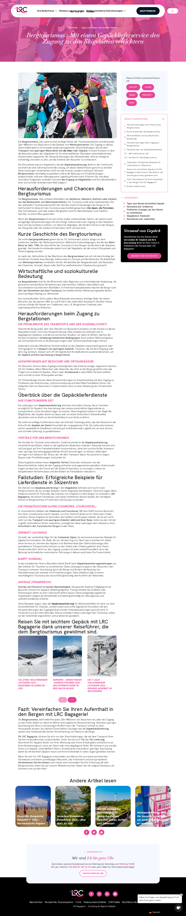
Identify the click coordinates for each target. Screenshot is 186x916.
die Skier (68, 150)
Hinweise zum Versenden (71, 11)
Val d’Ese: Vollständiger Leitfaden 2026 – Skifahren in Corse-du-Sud (32, 684)
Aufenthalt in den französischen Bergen (39, 526)
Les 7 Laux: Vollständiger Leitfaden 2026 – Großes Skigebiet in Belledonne (99, 685)
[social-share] (86, 832)
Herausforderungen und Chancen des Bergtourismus (144, 126)
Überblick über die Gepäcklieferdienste (144, 149)
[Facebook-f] (91, 894)
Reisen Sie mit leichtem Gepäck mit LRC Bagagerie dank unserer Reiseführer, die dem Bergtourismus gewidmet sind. (145, 172)
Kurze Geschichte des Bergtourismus (143, 131)
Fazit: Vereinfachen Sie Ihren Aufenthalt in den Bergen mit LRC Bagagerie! (145, 181)
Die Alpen (92, 207)
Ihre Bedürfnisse (45, 11)
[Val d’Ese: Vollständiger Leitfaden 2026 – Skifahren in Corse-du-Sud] (32, 656)
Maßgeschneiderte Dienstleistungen (104, 11)
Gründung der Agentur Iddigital (101, 906)
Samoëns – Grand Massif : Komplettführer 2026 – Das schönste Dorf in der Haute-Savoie (67, 684)
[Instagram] (99, 894)
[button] (163, 119)
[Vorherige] (62, 700)
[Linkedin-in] (107, 894)
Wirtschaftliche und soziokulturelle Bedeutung (143, 137)
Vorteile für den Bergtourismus (143, 157)
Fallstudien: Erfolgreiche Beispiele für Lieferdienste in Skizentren (144, 164)
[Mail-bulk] (115, 894)
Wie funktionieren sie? (139, 153)
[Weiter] (72, 700)
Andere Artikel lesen (136, 186)
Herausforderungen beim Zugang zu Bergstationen (143, 144)
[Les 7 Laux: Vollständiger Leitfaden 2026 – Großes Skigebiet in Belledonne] (102, 656)
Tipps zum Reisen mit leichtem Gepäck (99, 27)
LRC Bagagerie (29, 736)
